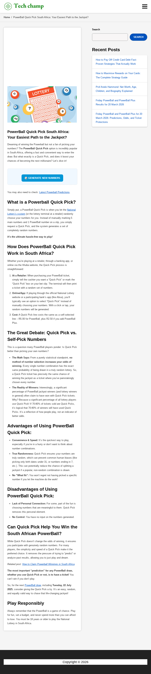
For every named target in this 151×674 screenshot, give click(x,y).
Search (96, 29)
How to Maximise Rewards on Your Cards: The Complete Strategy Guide (118, 75)
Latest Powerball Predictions (54, 192)
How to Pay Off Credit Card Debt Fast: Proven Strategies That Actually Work (116, 61)
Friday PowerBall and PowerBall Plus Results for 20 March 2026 (115, 102)
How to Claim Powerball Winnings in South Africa (48, 564)
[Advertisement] (42, 55)
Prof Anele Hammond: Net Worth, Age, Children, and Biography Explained (116, 89)
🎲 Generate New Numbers (42, 178)
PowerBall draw (33, 585)
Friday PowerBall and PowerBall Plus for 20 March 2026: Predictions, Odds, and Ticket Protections (119, 118)
